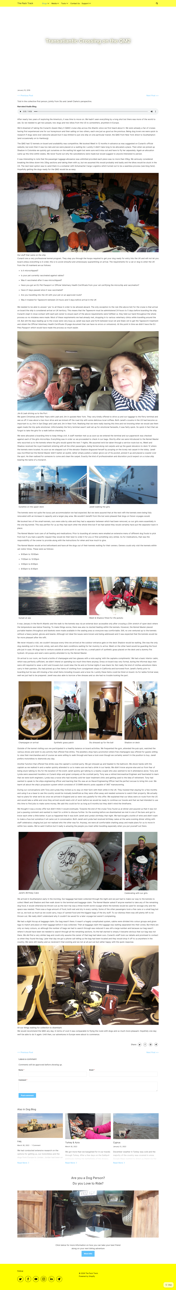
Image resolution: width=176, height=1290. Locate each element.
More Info (88, 1253)
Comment (23, 1080)
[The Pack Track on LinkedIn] (52, 1279)
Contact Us (75, 3)
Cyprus (116, 1142)
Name (21, 1070)
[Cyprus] (136, 1126)
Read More (22, 1163)
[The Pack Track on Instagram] (44, 1279)
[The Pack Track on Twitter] (21, 1279)
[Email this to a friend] (156, 1044)
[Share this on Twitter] (139, 1044)
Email (92, 1070)
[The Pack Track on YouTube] (36, 1279)
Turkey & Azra (72, 1142)
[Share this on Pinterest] (150, 1044)
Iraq (19, 1141)
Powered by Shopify (87, 1276)
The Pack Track (25, 3)
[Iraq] (40, 1125)
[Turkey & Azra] (88, 1126)
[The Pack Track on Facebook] (28, 1279)
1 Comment (36, 1145)
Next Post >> (152, 95)
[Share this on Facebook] (145, 1044)
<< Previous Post (25, 95)
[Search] (157, 3)
